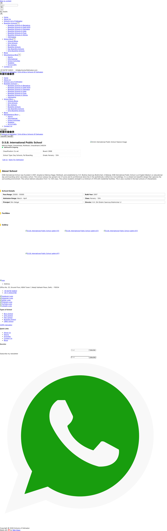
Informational (12, 118)
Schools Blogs (13, 101)
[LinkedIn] (13, 74)
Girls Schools (12, 103)
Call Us (5, 160)
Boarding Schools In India (17, 91)
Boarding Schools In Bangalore (19, 86)
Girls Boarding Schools (16, 111)
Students (11, 122)
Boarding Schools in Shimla (18, 95)
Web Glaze (16, 530)
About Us (7, 80)
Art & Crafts (12, 124)
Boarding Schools (10, 84)
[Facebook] (1, 74)
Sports (10, 116)
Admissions (12, 97)
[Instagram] (11, 74)
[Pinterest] (6, 74)
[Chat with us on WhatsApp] (83, 526)
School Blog (8, 99)
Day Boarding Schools (16, 109)
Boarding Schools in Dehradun (19, 89)
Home (6, 78)
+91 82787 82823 (6, 70)
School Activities (14, 120)
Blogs (6, 113)
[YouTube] (8, 74)
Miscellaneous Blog (11, 114)
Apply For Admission (16, 160)
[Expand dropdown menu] (14, 99)
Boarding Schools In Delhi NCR (19, 87)
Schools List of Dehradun (13, 82)
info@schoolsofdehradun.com (26, 70)
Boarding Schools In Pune (17, 93)
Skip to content (5, 1)
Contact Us (8, 126)
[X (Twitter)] (3, 74)
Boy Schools (12, 105)
